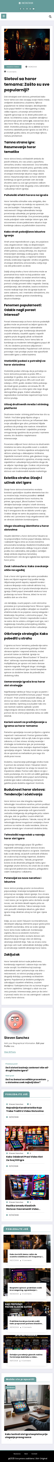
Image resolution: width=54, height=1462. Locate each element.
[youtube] (33, 9)
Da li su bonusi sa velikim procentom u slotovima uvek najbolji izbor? (26, 1081)
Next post (10, 1076)
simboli (41, 495)
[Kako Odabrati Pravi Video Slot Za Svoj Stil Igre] (27, 1138)
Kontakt (34, 1454)
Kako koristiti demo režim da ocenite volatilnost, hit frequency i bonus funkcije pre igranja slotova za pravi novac (26, 1255)
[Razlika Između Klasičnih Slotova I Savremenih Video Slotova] (27, 1187)
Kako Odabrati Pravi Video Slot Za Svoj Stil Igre (24, 1158)
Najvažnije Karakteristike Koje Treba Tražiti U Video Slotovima (25, 1109)
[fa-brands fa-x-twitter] (23, 9)
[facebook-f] (20, 9)
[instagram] (30, 9)
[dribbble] (27, 9)
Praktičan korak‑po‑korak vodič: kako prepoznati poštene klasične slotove (26, 1322)
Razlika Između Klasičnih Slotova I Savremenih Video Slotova (22, 1207)
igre (30, 121)
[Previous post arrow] (47, 1067)
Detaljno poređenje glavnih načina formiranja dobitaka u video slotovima (26, 1355)
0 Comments (11, 72)
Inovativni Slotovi (13, 67)
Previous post (12, 1064)
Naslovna (17, 1454)
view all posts (10, 1052)
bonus (35, 660)
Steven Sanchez (16, 1038)
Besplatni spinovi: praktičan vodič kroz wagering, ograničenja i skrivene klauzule (26, 1289)
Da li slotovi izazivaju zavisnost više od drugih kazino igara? (26, 1069)
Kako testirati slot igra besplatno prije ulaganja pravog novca (26, 1436)
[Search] (50, 17)
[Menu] (3, 16)
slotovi (37, 127)
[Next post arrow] (47, 1080)
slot (12, 248)
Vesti (26, 1454)
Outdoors (10, 1387)
